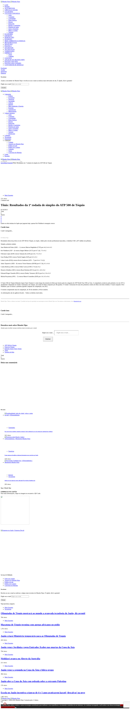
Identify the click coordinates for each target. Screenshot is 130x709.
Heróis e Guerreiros (14, 25)
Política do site (12, 146)
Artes (10, 15)
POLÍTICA (8, 46)
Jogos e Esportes (13, 29)
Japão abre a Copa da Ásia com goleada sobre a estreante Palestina (33, 681)
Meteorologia (12, 111)
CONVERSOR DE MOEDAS (14, 65)
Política (10, 96)
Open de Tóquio (9, 347)
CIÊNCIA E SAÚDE (11, 10)
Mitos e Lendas (13, 30)
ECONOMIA (9, 34)
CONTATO (8, 58)
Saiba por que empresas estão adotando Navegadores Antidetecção (20, 480)
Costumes (11, 17)
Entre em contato (10, 578)
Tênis (6, 350)
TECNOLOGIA (10, 49)
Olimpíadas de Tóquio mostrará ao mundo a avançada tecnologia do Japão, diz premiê (43, 613)
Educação (11, 23)
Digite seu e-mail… (48, 333)
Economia (11, 97)
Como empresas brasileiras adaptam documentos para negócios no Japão (21, 455)
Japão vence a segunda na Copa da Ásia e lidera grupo (27, 670)
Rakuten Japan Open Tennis (13, 349)
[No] (15, 707)
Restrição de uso (77, 301)
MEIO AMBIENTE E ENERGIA (15, 41)
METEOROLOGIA (11, 42)
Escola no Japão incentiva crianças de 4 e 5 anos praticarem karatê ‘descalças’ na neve (43, 692)
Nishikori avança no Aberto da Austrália (20, 658)
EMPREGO (8, 53)
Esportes (11, 108)
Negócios (11, 99)
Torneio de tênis (9, 352)
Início (2, 163)
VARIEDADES (9, 51)
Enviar (3, 600)
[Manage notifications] (4, 704)
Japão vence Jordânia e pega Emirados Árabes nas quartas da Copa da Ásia (38, 647)
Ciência (10, 103)
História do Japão (13, 27)
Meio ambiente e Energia (15, 106)
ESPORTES (8, 36)
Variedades (11, 427)
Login (6, 5)
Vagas (10, 54)
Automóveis (12, 109)
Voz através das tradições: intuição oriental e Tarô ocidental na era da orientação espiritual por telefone (29, 431)
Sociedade (11, 101)
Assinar (4, 87)
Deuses (10, 22)
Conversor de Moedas (15, 152)
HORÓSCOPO (9, 37)
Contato (10, 142)
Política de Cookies (14, 147)
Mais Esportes (8, 163)
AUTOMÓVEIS (10, 8)
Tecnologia (11, 476)
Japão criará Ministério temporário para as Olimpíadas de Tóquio (33, 636)
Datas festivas (12, 20)
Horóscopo (11, 133)
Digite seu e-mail (6, 84)
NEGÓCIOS (8, 44)
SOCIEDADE (9, 48)
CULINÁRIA (9, 11)
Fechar (123, 705)
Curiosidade (12, 18)
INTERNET (8, 39)
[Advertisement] (65, 178)
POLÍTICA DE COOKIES (13, 63)
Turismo (10, 32)
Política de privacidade (8, 707)
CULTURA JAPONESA (12, 13)
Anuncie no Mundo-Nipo (16, 144)
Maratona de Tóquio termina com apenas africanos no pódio (30, 624)
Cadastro (11, 56)
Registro (7, 6)
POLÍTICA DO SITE (11, 61)
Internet (10, 104)
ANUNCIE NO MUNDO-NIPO (15, 60)
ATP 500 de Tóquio (10, 345)
